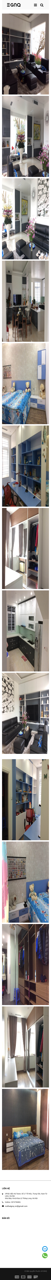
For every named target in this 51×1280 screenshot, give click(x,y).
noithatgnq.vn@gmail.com (16, 1206)
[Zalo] (45, 1249)
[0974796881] (45, 1255)
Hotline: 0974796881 (13, 1202)
